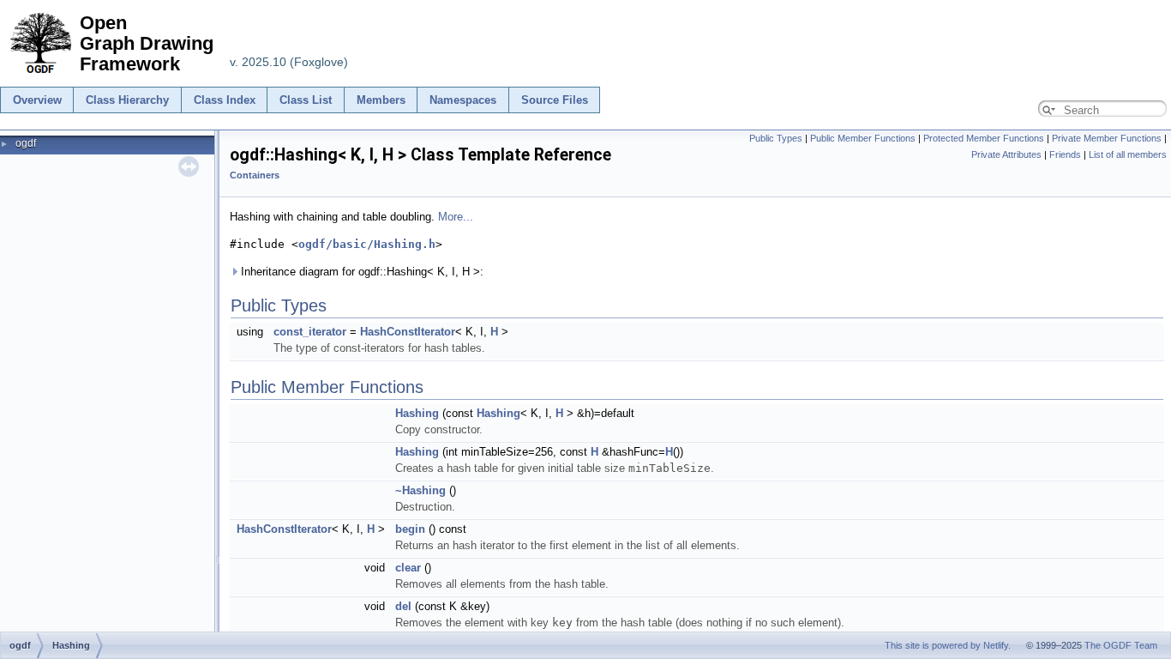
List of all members (1128, 154)
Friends (1065, 154)
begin (410, 529)
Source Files (554, 100)
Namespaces (462, 100)
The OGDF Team (1120, 645)
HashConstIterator (407, 331)
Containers (254, 175)
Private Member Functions (1107, 138)
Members (381, 100)
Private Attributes (1006, 154)
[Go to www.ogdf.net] (40, 74)
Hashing (417, 413)
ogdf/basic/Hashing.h (366, 244)
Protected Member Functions (983, 138)
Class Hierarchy (127, 100)
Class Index (224, 100)
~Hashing (420, 490)
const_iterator (309, 331)
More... (455, 216)
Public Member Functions (863, 138)
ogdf (25, 143)
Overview (37, 100)
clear (408, 567)
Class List (305, 100)
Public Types (775, 138)
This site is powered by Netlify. (948, 645)
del (403, 606)
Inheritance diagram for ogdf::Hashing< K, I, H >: (360, 271)
